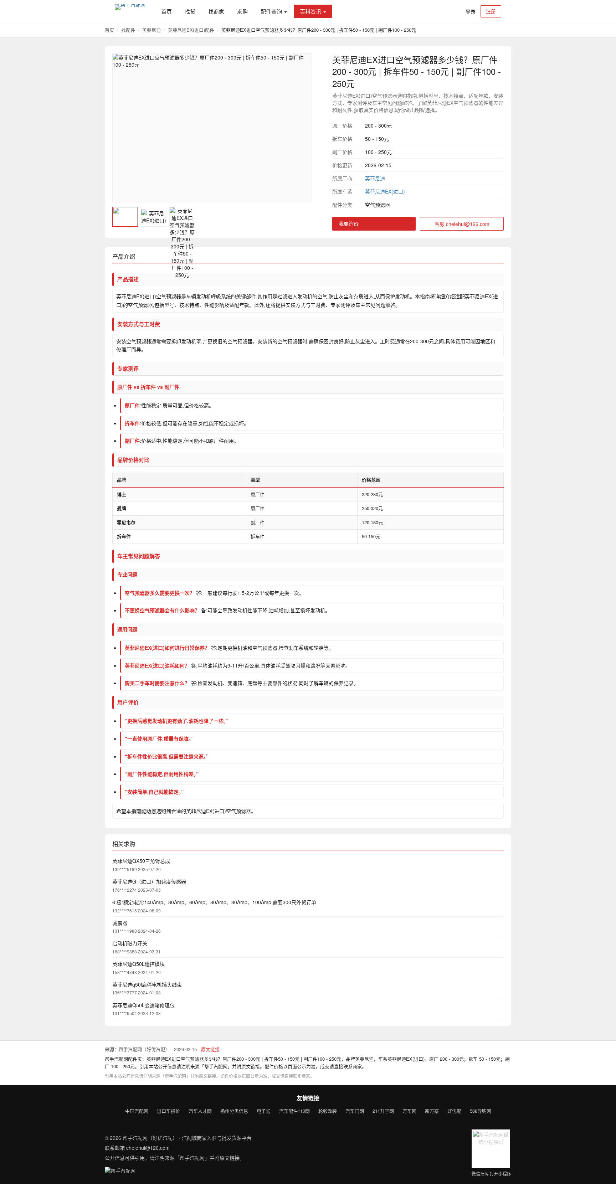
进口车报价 (168, 1110)
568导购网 (480, 1110)
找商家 (216, 11)
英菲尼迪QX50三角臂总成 (141, 861)
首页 (166, 11)
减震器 (119, 923)
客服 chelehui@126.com (462, 223)
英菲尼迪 (151, 29)
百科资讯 (310, 11)
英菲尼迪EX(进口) (385, 191)
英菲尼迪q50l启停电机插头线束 (147, 984)
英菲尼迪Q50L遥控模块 (138, 964)
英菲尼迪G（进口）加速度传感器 (149, 881)
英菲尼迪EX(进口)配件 (191, 29)
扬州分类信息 (234, 1110)
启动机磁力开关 (129, 943)
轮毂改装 (327, 1110)
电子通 (264, 1110)
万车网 (409, 1110)
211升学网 (383, 1110)
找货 (190, 11)
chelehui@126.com (148, 1147)
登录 (471, 11)
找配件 (128, 29)
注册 (491, 11)
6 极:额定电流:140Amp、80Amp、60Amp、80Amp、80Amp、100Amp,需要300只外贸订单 (214, 902)
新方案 (432, 1110)
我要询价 (349, 223)
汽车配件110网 (294, 1110)
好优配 (454, 1110)
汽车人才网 (200, 1110)
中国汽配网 (136, 1110)
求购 (242, 11)
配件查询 (271, 11)
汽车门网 (354, 1110)
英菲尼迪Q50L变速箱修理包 (143, 1005)
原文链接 (210, 1049)
